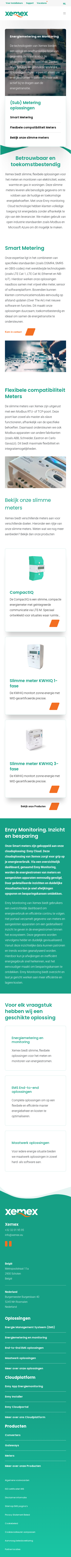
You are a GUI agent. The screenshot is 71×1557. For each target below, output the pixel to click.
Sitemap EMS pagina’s (16, 1506)
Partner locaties (12, 1549)
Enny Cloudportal (16, 1407)
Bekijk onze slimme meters (29, 138)
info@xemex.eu (14, 1235)
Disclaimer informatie (16, 1497)
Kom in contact (13, 331)
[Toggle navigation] (64, 13)
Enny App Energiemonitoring (24, 1386)
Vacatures (42, 3)
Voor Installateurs (14, 3)
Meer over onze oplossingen (24, 1368)
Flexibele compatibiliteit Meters (33, 127)
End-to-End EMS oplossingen (24, 1348)
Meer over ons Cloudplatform (25, 1417)
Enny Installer (14, 1397)
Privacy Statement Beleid (17, 1514)
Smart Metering (21, 117)
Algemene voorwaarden (17, 1480)
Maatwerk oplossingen (20, 1358)
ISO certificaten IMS (14, 1488)
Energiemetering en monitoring (26, 1337)
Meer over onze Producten (23, 1466)
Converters (12, 1435)
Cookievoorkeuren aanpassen (20, 1532)
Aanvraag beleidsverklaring (19, 1540)
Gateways (12, 1445)
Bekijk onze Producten (33, 806)
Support (30, 3)
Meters (9, 1456)
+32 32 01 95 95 (14, 1230)
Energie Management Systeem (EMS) (30, 1327)
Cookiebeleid (11, 1523)
